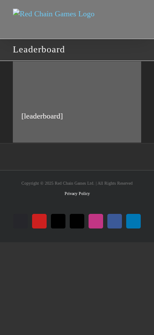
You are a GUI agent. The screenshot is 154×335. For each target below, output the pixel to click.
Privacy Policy (77, 193)
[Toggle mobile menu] (135, 23)
